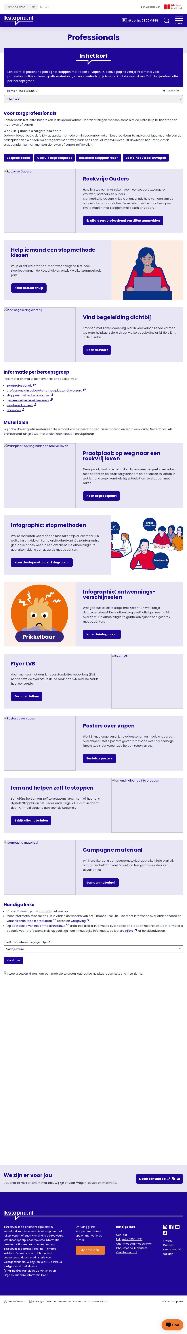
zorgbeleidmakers (20, 405)
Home (11, 91)
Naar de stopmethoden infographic (41, 562)
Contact (121, 1235)
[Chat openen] (172, 1324)
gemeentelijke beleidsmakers (28, 400)
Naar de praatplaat (101, 496)
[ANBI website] (36, 1301)
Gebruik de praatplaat (54, 158)
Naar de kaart (97, 350)
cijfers (129, 931)
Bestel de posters (99, 758)
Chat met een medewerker (134, 1243)
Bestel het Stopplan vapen (146, 158)
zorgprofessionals (19, 385)
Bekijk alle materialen (31, 820)
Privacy (167, 1241)
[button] (167, 21)
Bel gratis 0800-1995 (129, 1239)
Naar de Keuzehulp (28, 288)
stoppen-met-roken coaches (28, 395)
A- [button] (42, 7)
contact (45, 911)
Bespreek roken (18, 158)
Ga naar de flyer (26, 696)
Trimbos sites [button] (15, 7)
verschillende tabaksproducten (29, 921)
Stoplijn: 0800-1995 (143, 20)
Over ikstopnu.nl (126, 1252)
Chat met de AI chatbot (131, 1248)
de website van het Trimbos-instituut (38, 926)
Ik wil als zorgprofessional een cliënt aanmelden (123, 220)
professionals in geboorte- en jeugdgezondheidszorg (44, 390)
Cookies (168, 1245)
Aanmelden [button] (90, 1250)
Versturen (13, 960)
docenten (14, 410)
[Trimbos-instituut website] (15, 1301)
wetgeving (78, 921)
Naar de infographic (101, 634)
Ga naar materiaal (100, 882)
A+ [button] (47, 7)
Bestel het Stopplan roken (98, 158)
